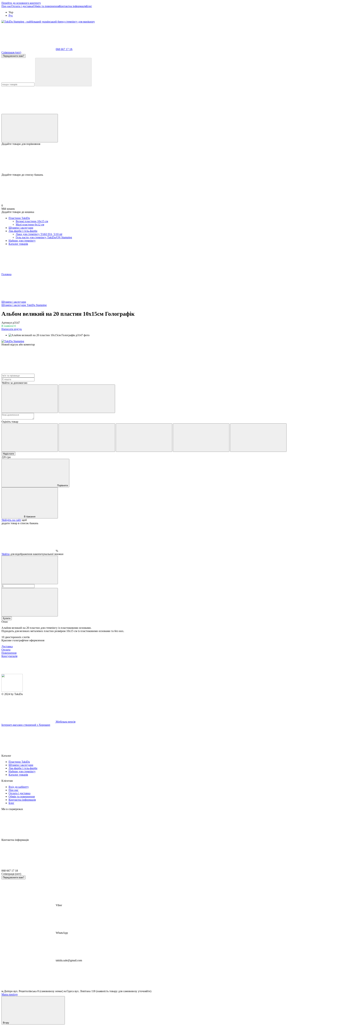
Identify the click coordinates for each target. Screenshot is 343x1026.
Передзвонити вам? (13, 56)
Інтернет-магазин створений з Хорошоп (25, 724)
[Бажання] (171, 159)
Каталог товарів (18, 243)
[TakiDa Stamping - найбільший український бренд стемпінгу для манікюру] (12, 690)
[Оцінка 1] (29, 437)
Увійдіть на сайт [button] (11, 520)
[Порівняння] (29, 128)
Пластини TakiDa (19, 218)
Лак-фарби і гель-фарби (23, 230)
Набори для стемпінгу (22, 240)
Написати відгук (11, 329)
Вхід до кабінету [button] (19, 786)
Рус (11, 15)
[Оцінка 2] (87, 437)
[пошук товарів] (63, 72)
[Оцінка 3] (144, 437)
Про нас (6, 6)
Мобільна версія (65, 721)
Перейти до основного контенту (21, 2)
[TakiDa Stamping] (12, 341)
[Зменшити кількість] (29, 570)
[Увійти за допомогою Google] (87, 399)
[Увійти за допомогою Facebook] (29, 399)
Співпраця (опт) (11, 52)
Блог (89, 6)
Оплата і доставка (22, 6)
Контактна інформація (72, 6)
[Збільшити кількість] (29, 602)
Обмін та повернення (46, 6)
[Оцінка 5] (258, 437)
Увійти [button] (5, 554)
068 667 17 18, (64, 49)
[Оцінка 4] (201, 437)
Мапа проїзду (9, 994)
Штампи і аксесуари (21, 227)
